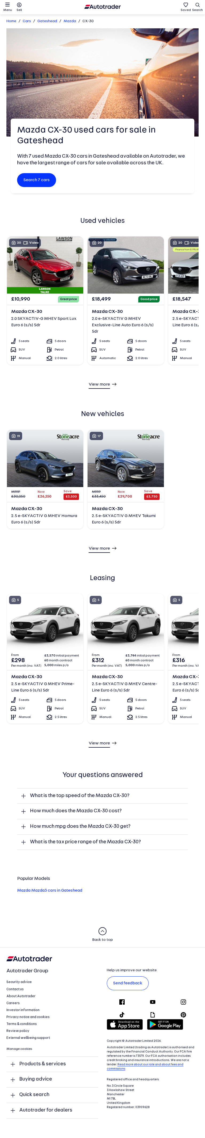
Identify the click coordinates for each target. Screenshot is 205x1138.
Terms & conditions (21, 1024)
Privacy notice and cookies (28, 1017)
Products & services (42, 1064)
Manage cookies (19, 1049)
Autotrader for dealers (45, 1110)
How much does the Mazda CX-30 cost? (76, 811)
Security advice (19, 982)
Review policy (17, 1031)
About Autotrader (21, 996)
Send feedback (127, 983)
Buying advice (35, 1079)
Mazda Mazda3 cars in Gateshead (49, 890)
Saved (186, 10)
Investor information (23, 1010)
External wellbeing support (28, 1038)
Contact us (15, 989)
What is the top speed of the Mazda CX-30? (79, 795)
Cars (27, 21)
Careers (13, 1003)
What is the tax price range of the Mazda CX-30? (85, 842)
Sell (19, 10)
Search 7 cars (36, 180)
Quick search (34, 1094)
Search (197, 10)
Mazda (70, 21)
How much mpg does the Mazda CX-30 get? (80, 826)
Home (11, 21)
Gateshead (47, 21)
